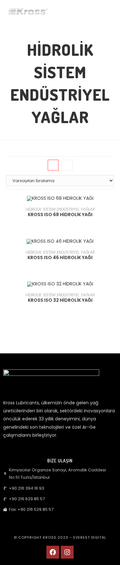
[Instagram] (67, 552)
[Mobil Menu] (108, 12)
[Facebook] (52, 552)
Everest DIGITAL (89, 537)
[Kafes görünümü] (53, 165)
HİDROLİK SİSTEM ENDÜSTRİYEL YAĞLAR (60, 209)
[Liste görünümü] (67, 165)
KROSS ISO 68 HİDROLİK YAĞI (60, 214)
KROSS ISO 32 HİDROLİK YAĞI (60, 300)
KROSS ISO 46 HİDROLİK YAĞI (60, 257)
